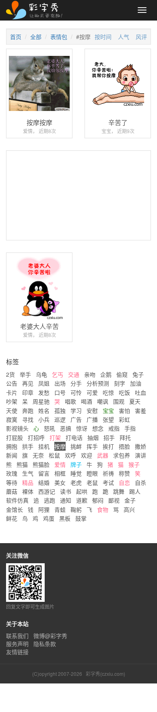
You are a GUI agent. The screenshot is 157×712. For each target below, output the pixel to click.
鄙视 (114, 500)
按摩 (60, 446)
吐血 (140, 392)
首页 (15, 37)
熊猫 (22, 464)
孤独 (60, 410)
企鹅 (106, 374)
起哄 (81, 491)
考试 (108, 482)
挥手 (92, 446)
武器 (102, 455)
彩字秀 (37, 10)
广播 (92, 419)
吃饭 (124, 392)
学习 (76, 410)
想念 (97, 428)
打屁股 (14, 437)
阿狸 (44, 509)
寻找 (27, 419)
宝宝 (108, 410)
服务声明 (17, 644)
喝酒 (86, 401)
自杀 (140, 482)
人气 (123, 37)
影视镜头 (17, 428)
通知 (65, 500)
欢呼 (70, 455)
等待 (11, 482)
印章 (27, 392)
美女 (60, 482)
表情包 (58, 37)
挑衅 (76, 446)
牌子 (76, 464)
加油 (135, 383)
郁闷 (97, 500)
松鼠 (54, 455)
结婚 (44, 482)
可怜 (76, 392)
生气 (27, 473)
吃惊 (108, 392)
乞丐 (57, 374)
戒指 (114, 428)
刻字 (119, 383)
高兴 (129, 509)
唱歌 (70, 401)
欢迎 (86, 455)
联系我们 (17, 636)
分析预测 (98, 383)
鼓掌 (81, 518)
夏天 (134, 401)
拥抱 (11, 446)
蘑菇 (11, 491)
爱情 (60, 464)
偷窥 (122, 374)
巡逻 (60, 419)
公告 (11, 383)
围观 (118, 401)
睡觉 (76, 473)
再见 (27, 383)
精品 (27, 482)
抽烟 (93, 437)
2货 (10, 374)
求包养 (121, 455)
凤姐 (44, 383)
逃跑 (49, 500)
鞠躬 (76, 509)
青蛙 (60, 509)
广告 (76, 419)
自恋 (124, 482)
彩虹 (124, 419)
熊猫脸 (41, 464)
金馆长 (14, 509)
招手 (109, 437)
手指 (130, 428)
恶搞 (65, 428)
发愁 (44, 392)
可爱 (92, 392)
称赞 (124, 473)
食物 (102, 509)
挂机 (44, 446)
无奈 (38, 455)
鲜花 (11, 518)
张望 (108, 419)
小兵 (44, 419)
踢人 (134, 491)
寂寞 (11, 419)
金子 (130, 500)
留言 (44, 473)
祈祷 (108, 473)
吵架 (11, 401)
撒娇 (140, 446)
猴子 (134, 464)
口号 (60, 392)
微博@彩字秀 (50, 636)
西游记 (46, 491)
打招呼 (36, 437)
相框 (60, 473)
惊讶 (81, 428)
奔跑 (27, 410)
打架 (55, 437)
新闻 (11, 455)
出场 (60, 383)
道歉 (81, 500)
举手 (25, 374)
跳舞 (118, 491)
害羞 (140, 410)
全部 (35, 37)
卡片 (11, 392)
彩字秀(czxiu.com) (105, 673)
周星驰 (41, 401)
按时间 (103, 37)
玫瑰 (11, 473)
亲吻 (89, 374)
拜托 (125, 437)
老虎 (76, 482)
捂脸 (124, 446)
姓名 (44, 410)
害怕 (124, 410)
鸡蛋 (48, 518)
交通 (73, 374)
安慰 (92, 410)
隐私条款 (44, 644)
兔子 (138, 374)
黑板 (64, 518)
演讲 (140, 455)
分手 (76, 383)
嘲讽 (102, 401)
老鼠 (92, 482)
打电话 (74, 437)
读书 (65, 491)
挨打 (108, 446)
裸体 (27, 491)
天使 (11, 410)
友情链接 (17, 652)
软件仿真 (17, 500)
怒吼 (49, 428)
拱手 (27, 446)
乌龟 (41, 374)
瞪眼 (92, 473)
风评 (141, 37)
